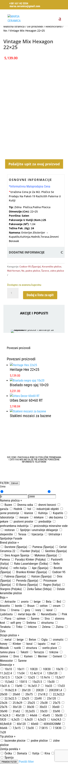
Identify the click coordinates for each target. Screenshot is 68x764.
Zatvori (14, 483)
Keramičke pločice (51, 266)
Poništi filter (26, 761)
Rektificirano (54, 26)
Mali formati (13, 270)
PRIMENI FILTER (9, 761)
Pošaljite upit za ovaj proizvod (34, 164)
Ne (5, 30)
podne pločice (33, 270)
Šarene (45, 270)
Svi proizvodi (35, 26)
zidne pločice (57, 270)
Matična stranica (14, 26)
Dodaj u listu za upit (40, 295)
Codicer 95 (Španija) (30, 266)
